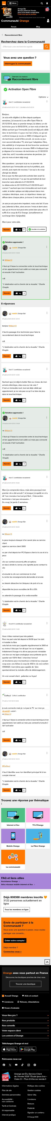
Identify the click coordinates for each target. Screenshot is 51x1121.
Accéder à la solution (38, 229)
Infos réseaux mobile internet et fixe (17, 884)
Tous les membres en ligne (17, 909)
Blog (38, 27)
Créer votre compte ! (15, 940)
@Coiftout (6, 766)
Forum (13, 27)
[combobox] (22, 47)
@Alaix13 (8, 260)
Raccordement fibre (13, 35)
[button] (47, 101)
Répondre (7, 229)
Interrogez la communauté (18, 63)
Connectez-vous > (13, 951)
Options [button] (42, 97)
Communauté (15, 20)
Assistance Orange (9, 881)
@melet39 (6, 711)
